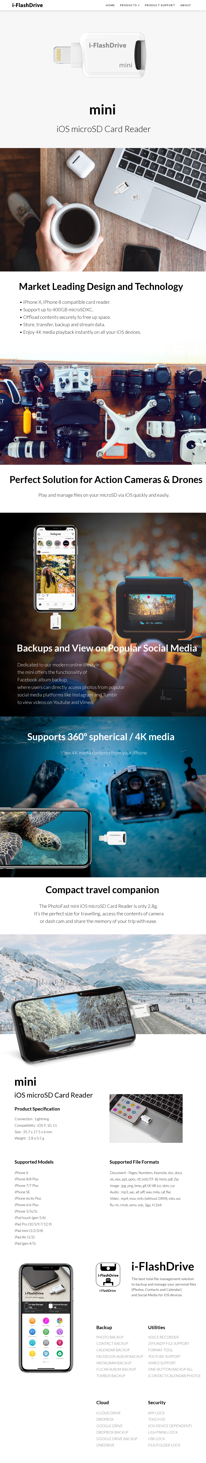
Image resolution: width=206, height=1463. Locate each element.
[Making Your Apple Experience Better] (28, 4)
